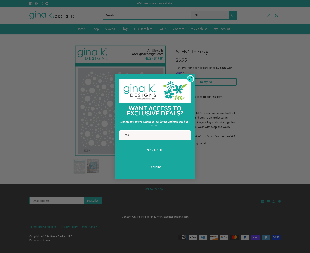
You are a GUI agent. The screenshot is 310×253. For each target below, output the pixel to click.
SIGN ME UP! (155, 150)
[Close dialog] (190, 79)
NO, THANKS (155, 167)
